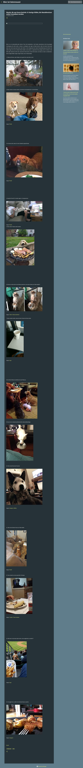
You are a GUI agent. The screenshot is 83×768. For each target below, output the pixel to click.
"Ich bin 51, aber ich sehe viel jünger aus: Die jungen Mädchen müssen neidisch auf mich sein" (70, 52)
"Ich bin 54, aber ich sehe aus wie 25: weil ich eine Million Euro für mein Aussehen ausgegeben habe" (70, 94)
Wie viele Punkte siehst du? (68, 73)
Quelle (7, 745)
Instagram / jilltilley (13, 508)
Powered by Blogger (42, 766)
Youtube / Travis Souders (14, 617)
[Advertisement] (29, 135)
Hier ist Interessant (11, 2)
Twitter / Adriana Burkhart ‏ (14, 314)
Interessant (9, 748)
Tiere (13, 748)
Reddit (10, 124)
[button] (7, 18)
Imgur (10, 360)
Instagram (11, 737)
